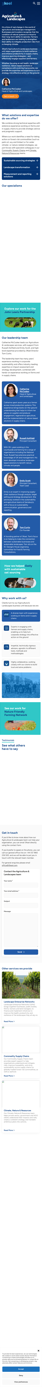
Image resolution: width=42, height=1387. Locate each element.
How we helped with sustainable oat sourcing (18, 569)
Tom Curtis (25, 527)
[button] (38, 1351)
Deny (21, 1375)
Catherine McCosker (11, 89)
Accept (21, 1369)
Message (7, 911)
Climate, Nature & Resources (17, 1110)
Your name (8, 881)
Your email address (11, 891)
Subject (7, 901)
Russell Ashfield (27, 438)
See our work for (15, 712)
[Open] (34, 3)
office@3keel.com (9, 865)
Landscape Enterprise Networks (19, 1001)
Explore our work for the (20, 310)
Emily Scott (25, 480)
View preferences (21, 1382)
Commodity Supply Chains (13, 150)
